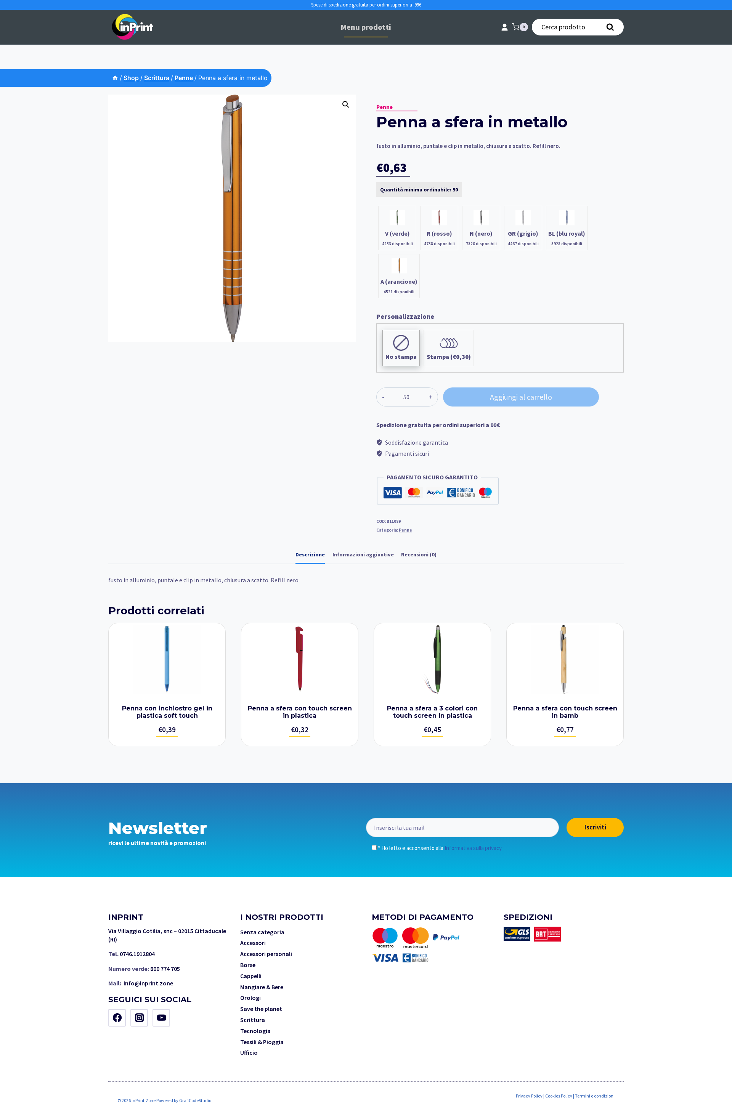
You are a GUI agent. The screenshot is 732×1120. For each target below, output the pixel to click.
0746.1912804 (137, 954)
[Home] (115, 78)
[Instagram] (139, 1018)
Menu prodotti (366, 27)
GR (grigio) (523, 233)
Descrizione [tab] (310, 554)
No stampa (401, 356)
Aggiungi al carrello (521, 397)
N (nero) (481, 233)
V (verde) (397, 233)
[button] (346, 104)
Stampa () (449, 356)
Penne (384, 107)
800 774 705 (165, 968)
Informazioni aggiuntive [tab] (363, 554)
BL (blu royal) (566, 233)
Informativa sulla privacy (473, 848)
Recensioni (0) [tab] (419, 554)
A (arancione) (398, 281)
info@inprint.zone (148, 983)
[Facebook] (117, 1018)
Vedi (167, 684)
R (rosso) (439, 233)
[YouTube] (161, 1018)
